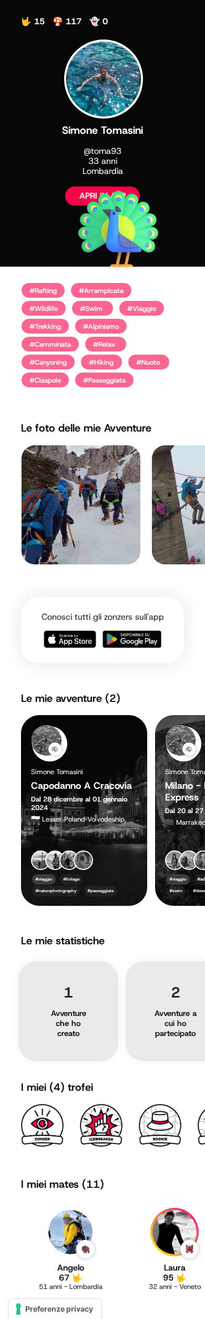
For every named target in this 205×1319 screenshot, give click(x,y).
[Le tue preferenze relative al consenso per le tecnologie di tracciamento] (54, 1309)
